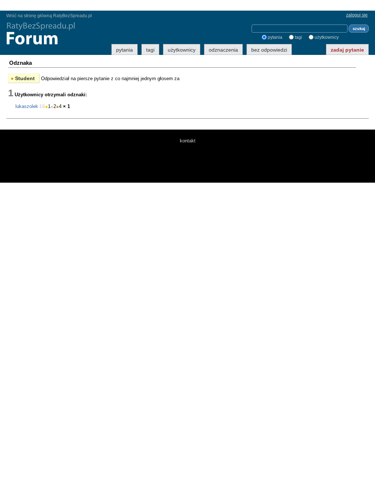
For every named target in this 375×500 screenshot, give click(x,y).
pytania (275, 37)
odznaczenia (223, 50)
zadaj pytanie (347, 50)
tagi (298, 37)
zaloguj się (357, 15)
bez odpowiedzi (269, 50)
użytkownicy (327, 37)
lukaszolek (26, 106)
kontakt (188, 140)
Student (23, 78)
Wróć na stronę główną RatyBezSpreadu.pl (49, 15)
